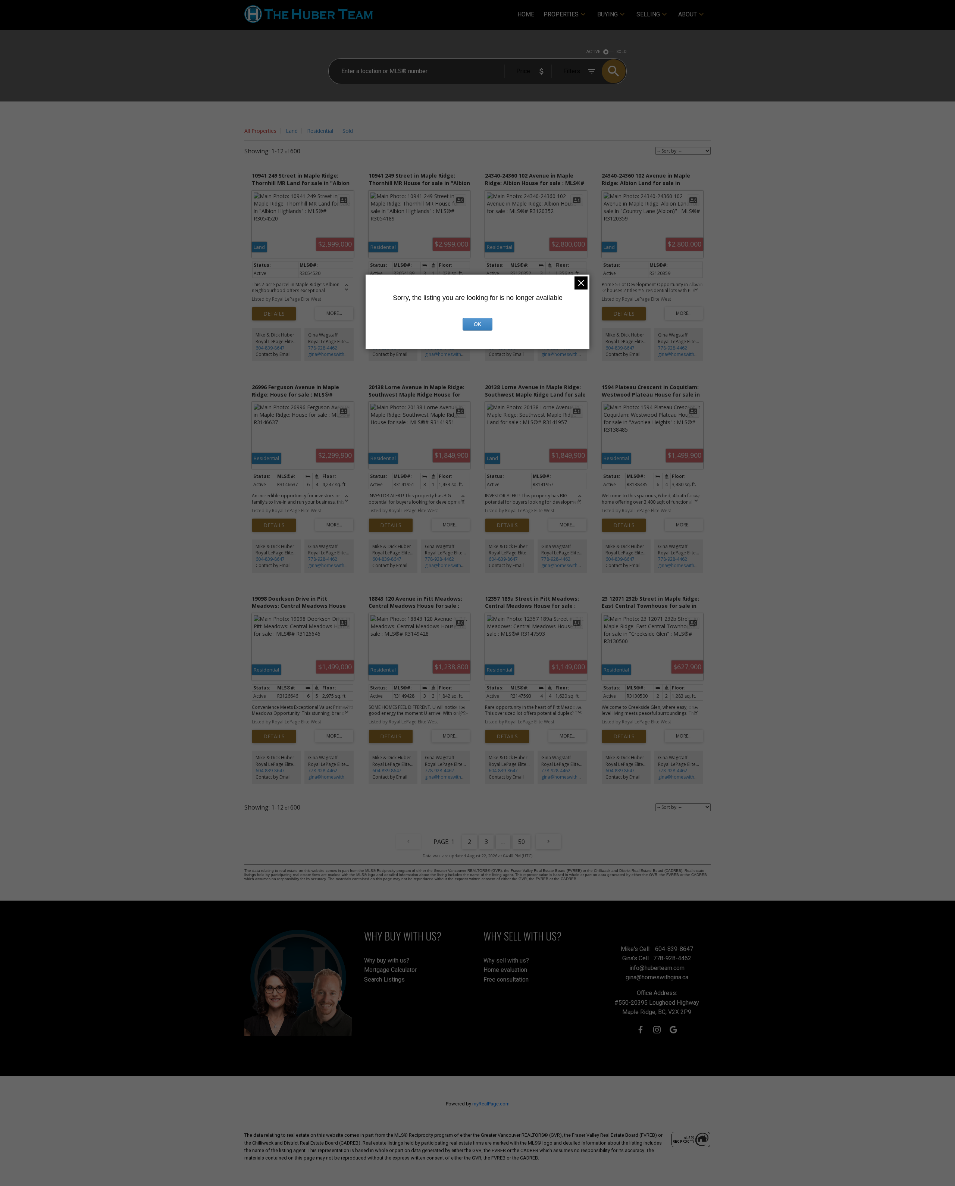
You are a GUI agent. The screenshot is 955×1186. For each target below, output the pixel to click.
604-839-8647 (270, 348)
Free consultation (506, 979)
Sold (347, 130)
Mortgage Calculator (390, 969)
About (687, 14)
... (503, 842)
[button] (640, 1029)
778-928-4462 (322, 348)
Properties (561, 14)
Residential (320, 130)
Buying (607, 14)
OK (477, 324)
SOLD (622, 51)
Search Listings (384, 979)
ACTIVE (593, 51)
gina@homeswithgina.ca (333, 354)
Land (292, 130)
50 (521, 842)
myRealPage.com (491, 1104)
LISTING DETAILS (274, 313)
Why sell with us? (506, 960)
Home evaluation (505, 969)
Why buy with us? (386, 960)
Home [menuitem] (525, 14)
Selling (648, 14)
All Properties (260, 130)
